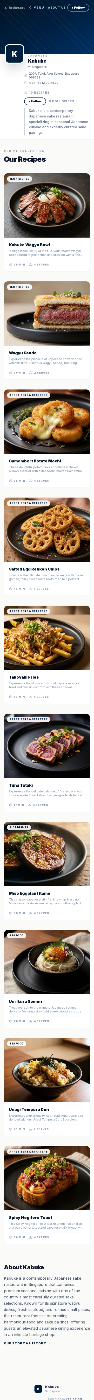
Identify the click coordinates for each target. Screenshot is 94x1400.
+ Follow (78, 7)
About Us (57, 7)
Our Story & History (25, 1343)
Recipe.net (16, 7)
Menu (39, 7)
